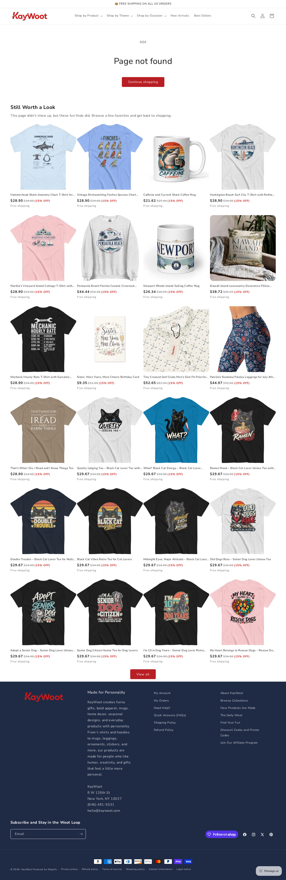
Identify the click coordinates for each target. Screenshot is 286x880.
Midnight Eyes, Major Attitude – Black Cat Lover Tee (175, 559)
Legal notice (183, 869)
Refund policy (90, 869)
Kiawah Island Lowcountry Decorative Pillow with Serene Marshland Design (240, 286)
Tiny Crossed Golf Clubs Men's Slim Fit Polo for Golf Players (174, 377)
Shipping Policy (165, 723)
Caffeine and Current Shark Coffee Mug (169, 195)
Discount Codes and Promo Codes (239, 732)
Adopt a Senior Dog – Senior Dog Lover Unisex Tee (41, 650)
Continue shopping (143, 82)
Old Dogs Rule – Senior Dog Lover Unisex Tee (240, 559)
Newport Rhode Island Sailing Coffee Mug (171, 286)
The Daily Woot (231, 715)
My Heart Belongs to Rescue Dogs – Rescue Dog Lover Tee (242, 650)
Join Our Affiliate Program (239, 743)
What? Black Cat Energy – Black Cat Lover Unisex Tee (172, 468)
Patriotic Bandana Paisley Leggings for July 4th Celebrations (241, 377)
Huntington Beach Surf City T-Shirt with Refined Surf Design (242, 195)
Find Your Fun (230, 723)
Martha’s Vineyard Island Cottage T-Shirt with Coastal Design (41, 286)
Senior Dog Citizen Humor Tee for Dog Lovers (107, 650)
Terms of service (112, 869)
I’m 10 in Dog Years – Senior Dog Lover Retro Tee (173, 650)
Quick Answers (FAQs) (170, 715)
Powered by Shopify (45, 869)
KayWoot (26, 869)
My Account (162, 693)
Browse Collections (234, 701)
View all (143, 674)
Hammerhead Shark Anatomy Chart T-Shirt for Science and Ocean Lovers (41, 195)
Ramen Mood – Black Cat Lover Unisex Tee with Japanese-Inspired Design (242, 468)
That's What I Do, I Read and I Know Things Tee (42, 468)
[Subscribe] (81, 834)
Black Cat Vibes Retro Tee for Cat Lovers (104, 559)
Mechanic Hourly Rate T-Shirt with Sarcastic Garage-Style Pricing (40, 377)
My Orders (161, 701)
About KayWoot (231, 693)
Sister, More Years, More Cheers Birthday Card (108, 377)
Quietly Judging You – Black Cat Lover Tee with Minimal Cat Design (108, 468)
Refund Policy (164, 730)
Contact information (160, 869)
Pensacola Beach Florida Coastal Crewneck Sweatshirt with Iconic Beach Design (106, 286)
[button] (88, 15)
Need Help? (162, 708)
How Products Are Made (238, 708)
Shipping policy (135, 869)
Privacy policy (69, 869)
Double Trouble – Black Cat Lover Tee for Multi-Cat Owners (42, 559)
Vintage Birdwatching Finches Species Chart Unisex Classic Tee (106, 195)
